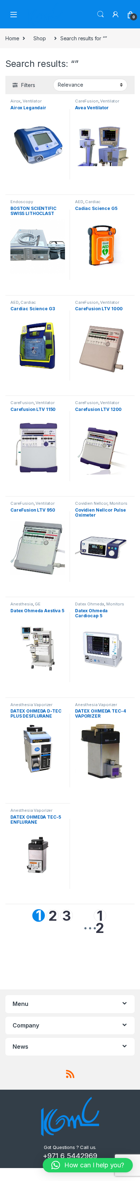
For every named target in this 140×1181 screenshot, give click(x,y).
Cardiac (93, 201)
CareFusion (86, 101)
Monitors (118, 503)
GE (38, 603)
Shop (39, 38)
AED (79, 201)
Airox (15, 101)
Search (100, 14)
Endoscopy (21, 201)
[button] (88, 1165)
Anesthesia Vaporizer (31, 704)
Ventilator (32, 101)
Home (12, 38)
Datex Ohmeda (89, 603)
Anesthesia (21, 603)
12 (99, 915)
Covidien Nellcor (91, 503)
